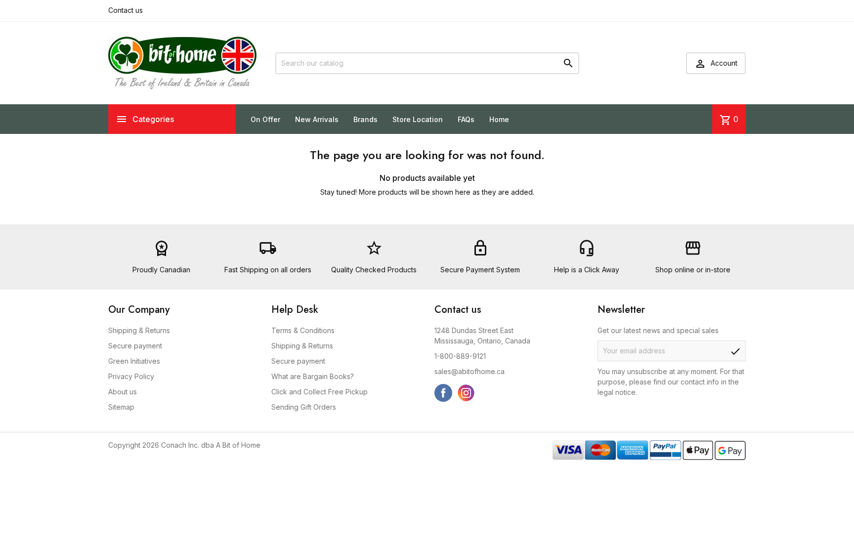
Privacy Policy (131, 376)
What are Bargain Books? (312, 376)
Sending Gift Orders (303, 407)
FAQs (466, 119)
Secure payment (135, 345)
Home (499, 119)
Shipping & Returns (139, 330)
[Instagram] (466, 393)
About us (122, 391)
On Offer (265, 119)
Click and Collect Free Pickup (319, 391)
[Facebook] (443, 393)
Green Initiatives (134, 361)
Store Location (417, 119)
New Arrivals (317, 119)
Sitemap (121, 407)
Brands (365, 119)
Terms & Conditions (303, 330)
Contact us (125, 10)
